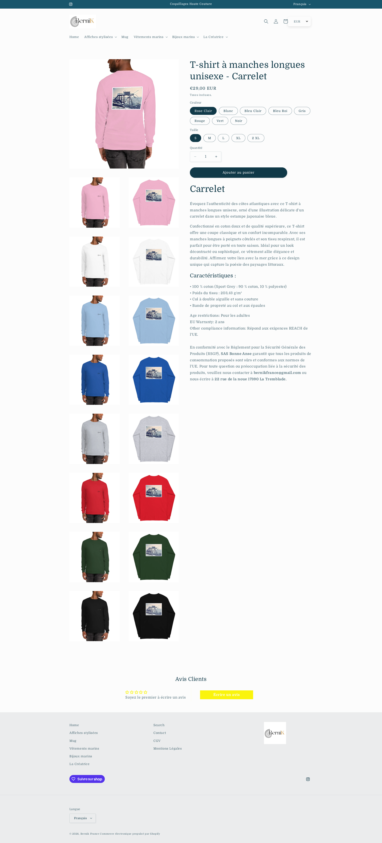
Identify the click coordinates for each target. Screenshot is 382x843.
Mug (72, 740)
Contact (159, 733)
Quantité (196, 148)
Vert (220, 121)
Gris (302, 111)
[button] (100, 37)
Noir (238, 121)
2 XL (256, 138)
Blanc (228, 111)
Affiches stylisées (83, 733)
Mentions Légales (167, 748)
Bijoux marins (80, 756)
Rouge (200, 121)
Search (159, 725)
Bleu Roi (280, 111)
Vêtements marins (84, 748)
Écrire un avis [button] (226, 695)
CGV (157, 740)
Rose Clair (203, 111)
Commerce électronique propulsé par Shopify (130, 833)
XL (238, 138)
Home (74, 725)
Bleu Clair (253, 111)
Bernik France (89, 833)
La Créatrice (79, 764)
